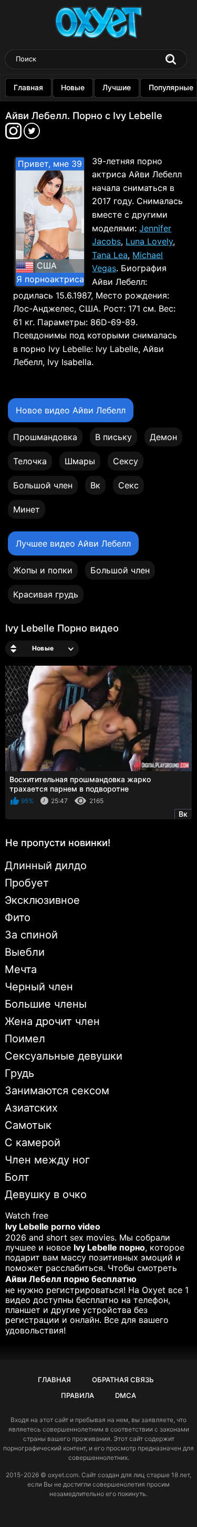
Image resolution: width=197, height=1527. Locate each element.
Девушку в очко (46, 1194)
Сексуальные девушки (63, 1056)
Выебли (25, 952)
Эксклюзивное (42, 900)
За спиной (31, 934)
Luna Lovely (149, 241)
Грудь (19, 1073)
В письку (113, 437)
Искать (170, 59)
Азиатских (31, 1108)
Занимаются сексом (57, 1090)
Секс (128, 485)
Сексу (125, 461)
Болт (17, 1177)
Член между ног (47, 1160)
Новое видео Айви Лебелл (71, 410)
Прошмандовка (45, 437)
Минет (26, 509)
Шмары (80, 461)
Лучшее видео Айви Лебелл (73, 543)
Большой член (42, 485)
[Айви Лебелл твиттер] (32, 134)
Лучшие (116, 87)
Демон (163, 437)
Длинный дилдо (46, 865)
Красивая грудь (45, 594)
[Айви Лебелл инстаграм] (14, 134)
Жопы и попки (42, 570)
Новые (73, 87)
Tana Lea (110, 255)
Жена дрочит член (52, 1021)
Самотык (28, 1125)
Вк (95, 485)
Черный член (39, 986)
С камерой (32, 1142)
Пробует (27, 883)
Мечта (21, 969)
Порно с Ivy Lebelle (117, 115)
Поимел (25, 1038)
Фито (17, 917)
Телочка (30, 461)
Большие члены (46, 1004)
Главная (28, 87)
